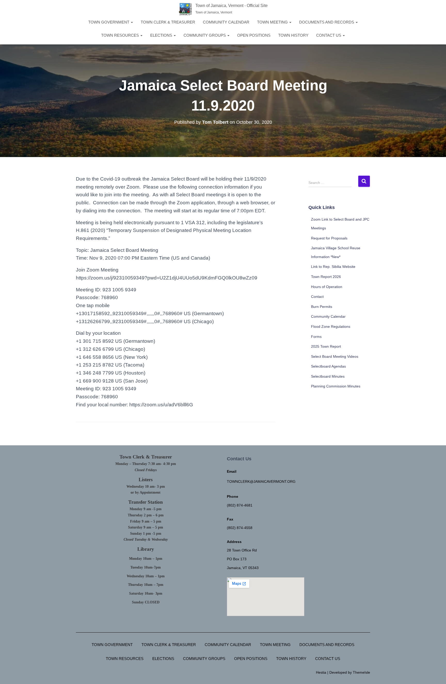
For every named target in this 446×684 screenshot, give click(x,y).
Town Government (109, 22)
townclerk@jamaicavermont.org (261, 481)
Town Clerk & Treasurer (168, 22)
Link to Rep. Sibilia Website (333, 267)
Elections (161, 35)
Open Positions (253, 35)
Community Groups (205, 35)
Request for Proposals (329, 238)
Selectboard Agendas (328, 366)
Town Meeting (273, 22)
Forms (316, 337)
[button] (131, 22)
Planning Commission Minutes (335, 386)
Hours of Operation (326, 287)
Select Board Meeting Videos (334, 356)
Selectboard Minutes (328, 376)
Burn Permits (321, 307)
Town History (293, 35)
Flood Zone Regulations (330, 326)
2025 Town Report (326, 346)
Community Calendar (226, 22)
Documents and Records (327, 22)
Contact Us (329, 35)
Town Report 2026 (326, 277)
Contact (317, 296)
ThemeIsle (361, 672)
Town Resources (120, 35)
